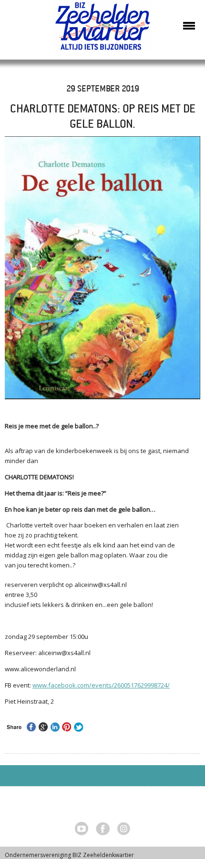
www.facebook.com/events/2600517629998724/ (101, 685)
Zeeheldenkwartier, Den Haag (102, 30)
